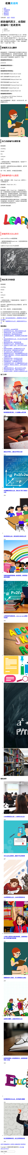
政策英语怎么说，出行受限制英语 (13, 360)
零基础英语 (7, 10)
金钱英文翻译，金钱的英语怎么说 (13, 1019)
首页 (5, 8)
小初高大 (6, 11)
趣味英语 (6, 13)
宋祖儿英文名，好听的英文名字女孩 (14, 350)
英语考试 (6, 14)
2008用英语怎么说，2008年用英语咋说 (14, 897)
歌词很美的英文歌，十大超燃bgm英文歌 (15, 412)
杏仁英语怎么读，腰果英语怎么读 (13, 352)
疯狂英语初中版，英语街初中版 (12, 342)
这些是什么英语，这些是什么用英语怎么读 (15, 371)
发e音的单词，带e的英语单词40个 (13, 334)
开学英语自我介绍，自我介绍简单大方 (14, 369)
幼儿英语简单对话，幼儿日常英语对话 (14, 1138)
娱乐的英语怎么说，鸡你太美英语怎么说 (15, 331)
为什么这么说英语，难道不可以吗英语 (14, 855)
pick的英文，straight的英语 (11, 329)
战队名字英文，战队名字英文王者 (13, 451)
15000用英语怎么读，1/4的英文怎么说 (14, 816)
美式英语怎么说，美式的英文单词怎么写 (15, 536)
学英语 (13, 17)
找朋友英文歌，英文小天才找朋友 (13, 332)
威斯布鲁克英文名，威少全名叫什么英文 (15, 368)
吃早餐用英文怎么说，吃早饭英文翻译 (14, 1099)
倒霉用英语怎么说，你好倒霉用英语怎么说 (15, 353)
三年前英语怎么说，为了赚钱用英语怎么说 (15, 363)
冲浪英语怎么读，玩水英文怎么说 (13, 358)
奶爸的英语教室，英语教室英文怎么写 (14, 348)
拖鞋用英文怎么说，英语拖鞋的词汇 (14, 343)
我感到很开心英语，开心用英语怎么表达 (15, 977)
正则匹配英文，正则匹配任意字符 (13, 361)
